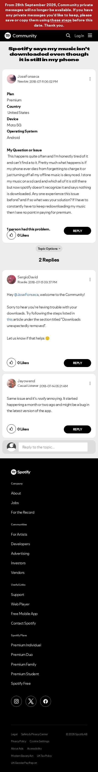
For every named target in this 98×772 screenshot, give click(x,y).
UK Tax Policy (44, 756)
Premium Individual (26, 644)
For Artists (19, 534)
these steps (61, 19)
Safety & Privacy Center (34, 734)
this (10, 319)
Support (17, 594)
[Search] (68, 35)
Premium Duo (22, 654)
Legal (14, 734)
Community (25, 35)
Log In (79, 35)
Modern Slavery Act (22, 756)
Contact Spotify (23, 623)
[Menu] (90, 35)
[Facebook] (45, 701)
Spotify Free (21, 683)
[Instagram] (16, 701)
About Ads (17, 748)
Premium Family (23, 664)
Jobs (15, 502)
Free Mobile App (24, 613)
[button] (90, 78)
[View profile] (11, 78)
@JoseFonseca (26, 294)
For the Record (22, 512)
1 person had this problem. (28, 229)
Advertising (20, 553)
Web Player (20, 604)
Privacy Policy (18, 741)
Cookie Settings (39, 741)
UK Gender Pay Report (24, 763)
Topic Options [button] (48, 248)
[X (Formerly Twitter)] (31, 701)
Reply (77, 231)
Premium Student (25, 673)
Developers (20, 543)
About (16, 493)
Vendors (18, 572)
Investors (18, 562)
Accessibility (34, 748)
